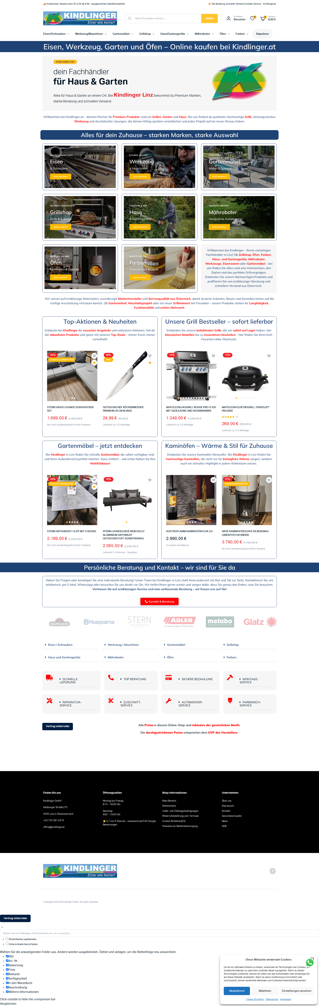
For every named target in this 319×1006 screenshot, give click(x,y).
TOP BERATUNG (135, 679)
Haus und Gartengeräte (64, 657)
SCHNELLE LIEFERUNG (69, 680)
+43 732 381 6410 (53, 820)
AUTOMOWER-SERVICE (191, 703)
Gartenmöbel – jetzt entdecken (100, 445)
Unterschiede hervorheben (23, 944)
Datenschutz (271, 999)
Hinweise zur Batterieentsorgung (180, 826)
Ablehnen (265, 991)
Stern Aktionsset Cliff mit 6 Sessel (72, 531)
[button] (94, 356)
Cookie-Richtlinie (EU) (173, 821)
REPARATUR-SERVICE (71, 703)
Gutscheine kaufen (232, 816)
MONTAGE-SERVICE (249, 680)
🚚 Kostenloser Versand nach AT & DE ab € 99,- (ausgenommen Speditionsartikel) (84, 4)
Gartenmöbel (121, 34)
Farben (240, 34)
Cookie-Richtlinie (255, 999)
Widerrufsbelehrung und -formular (180, 816)
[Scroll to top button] (2, 927)
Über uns (227, 801)
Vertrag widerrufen (57, 726)
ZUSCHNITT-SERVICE (131, 703)
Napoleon (262, 34)
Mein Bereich (169, 801)
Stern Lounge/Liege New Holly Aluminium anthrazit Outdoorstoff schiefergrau (124, 535)
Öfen (223, 34)
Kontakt (226, 811)
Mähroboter (202, 34)
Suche (209, 18)
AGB (224, 826)
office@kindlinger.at (54, 827)
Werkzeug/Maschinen (89, 34)
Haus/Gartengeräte (172, 34)
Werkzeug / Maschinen (123, 645)
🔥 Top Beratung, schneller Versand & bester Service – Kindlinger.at (242, 4)
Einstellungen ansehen (296, 991)
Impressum (285, 999)
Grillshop (145, 34)
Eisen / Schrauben (60, 645)
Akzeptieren (237, 991)
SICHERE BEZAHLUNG (197, 679)
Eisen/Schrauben (54, 34)
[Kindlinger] (80, 18)
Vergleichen (96, 369)
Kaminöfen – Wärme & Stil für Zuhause (219, 445)
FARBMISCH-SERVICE (250, 703)
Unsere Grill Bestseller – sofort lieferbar (219, 321)
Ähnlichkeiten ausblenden (22, 939)
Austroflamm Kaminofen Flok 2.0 (189, 531)
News (225, 821)
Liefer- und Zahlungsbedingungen (180, 811)
